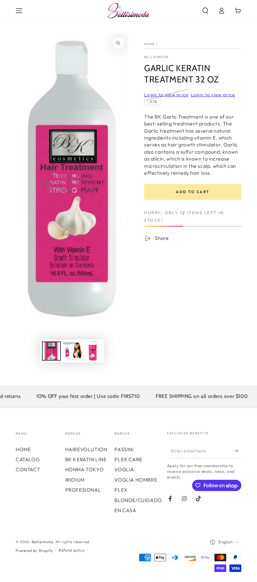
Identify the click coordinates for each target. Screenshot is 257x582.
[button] (205, 11)
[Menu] (19, 11)
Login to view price (166, 95)
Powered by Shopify (34, 550)
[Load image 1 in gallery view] (51, 351)
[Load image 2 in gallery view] (72, 351)
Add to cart (192, 191)
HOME (23, 449)
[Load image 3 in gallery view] (92, 351)
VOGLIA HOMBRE (135, 480)
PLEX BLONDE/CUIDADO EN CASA (138, 500)
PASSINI (124, 449)
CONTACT (28, 469)
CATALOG (27, 459)
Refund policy (71, 550)
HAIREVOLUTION (86, 449)
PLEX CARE (128, 459)
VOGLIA (124, 469)
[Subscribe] (237, 451)
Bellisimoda (156, 57)
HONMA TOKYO (84, 469)
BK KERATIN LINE (86, 459)
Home (149, 44)
